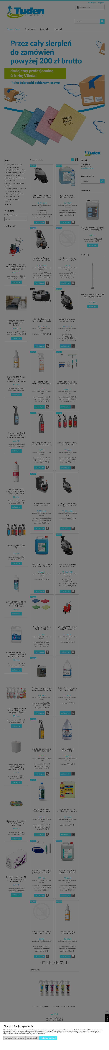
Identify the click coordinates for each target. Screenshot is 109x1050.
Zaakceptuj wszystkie (48, 1038)
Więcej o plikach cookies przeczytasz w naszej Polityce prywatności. (24, 1034)
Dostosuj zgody (32, 1038)
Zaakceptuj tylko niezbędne (14, 1038)
